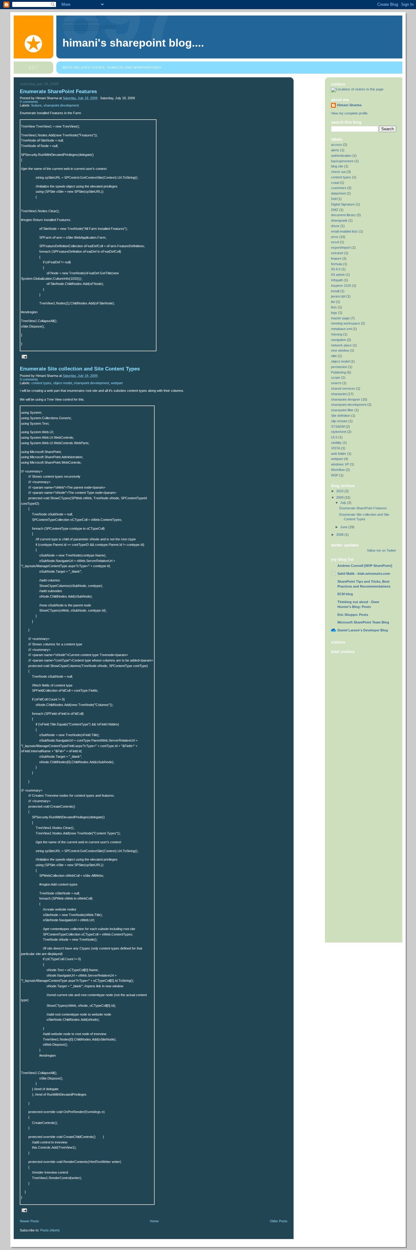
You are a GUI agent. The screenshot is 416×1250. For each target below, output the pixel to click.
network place (341, 345)
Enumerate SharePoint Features (58, 91)
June (343, 527)
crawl (335, 182)
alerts (335, 150)
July (343, 502)
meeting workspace (345, 323)
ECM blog (345, 594)
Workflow (338, 470)
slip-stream (339, 421)
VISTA (335, 448)
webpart (117, 383)
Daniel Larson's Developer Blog (362, 630)
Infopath (337, 280)
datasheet (338, 193)
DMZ (334, 210)
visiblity (336, 442)
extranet (337, 253)
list (333, 302)
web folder (338, 453)
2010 (340, 491)
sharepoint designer (345, 399)
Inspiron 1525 (341, 285)
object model (62, 383)
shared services (343, 388)
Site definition (340, 415)
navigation (338, 340)
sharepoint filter (342, 410)
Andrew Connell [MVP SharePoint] (364, 565)
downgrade (339, 220)
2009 (340, 497)
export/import (341, 247)
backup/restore (342, 161)
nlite (334, 356)
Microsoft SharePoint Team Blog (363, 622)
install (335, 291)
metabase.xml (341, 329)
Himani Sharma (349, 105)
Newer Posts (29, 1221)
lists (334, 307)
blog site (337, 166)
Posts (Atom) (50, 1230)
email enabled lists (344, 231)
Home (154, 1221)
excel (335, 242)
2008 (340, 534)
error (334, 237)
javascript (338, 296)
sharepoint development (61, 105)
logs (334, 312)
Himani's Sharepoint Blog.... (133, 43)
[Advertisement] (355, 842)
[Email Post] (23, 356)
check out (338, 172)
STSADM (338, 426)
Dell (334, 199)
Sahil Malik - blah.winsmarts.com (363, 573)
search (336, 383)
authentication (341, 155)
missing (336, 334)
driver (335, 226)
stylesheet (338, 432)
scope (335, 377)
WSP (334, 475)
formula (336, 264)
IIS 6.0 (335, 269)
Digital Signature (343, 204)
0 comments (29, 102)
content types (41, 383)
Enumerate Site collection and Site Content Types (80, 369)
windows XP (340, 464)
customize (338, 188)
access (336, 144)
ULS (334, 437)
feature (36, 105)
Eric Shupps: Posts (352, 614)
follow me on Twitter (381, 550)
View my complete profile (349, 113)
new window (340, 350)
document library (343, 215)
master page (340, 318)
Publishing (338, 372)
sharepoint (339, 394)
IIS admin (338, 274)
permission (339, 367)
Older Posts (278, 1221)
